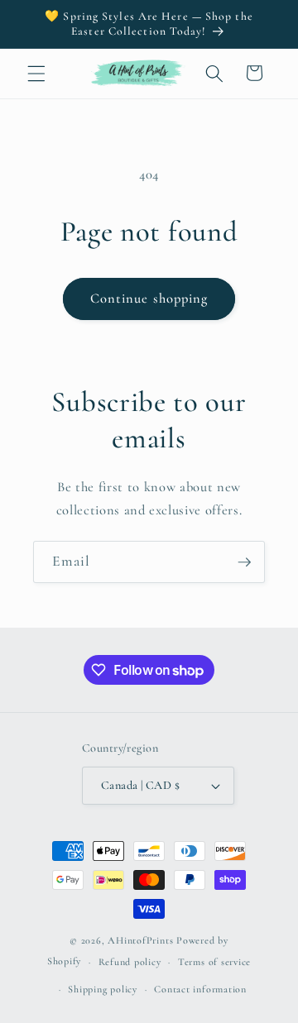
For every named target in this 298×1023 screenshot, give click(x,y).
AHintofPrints (140, 940)
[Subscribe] (244, 562)
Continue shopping (149, 298)
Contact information (200, 989)
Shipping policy (102, 989)
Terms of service (214, 962)
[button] (36, 73)
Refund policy (130, 962)
